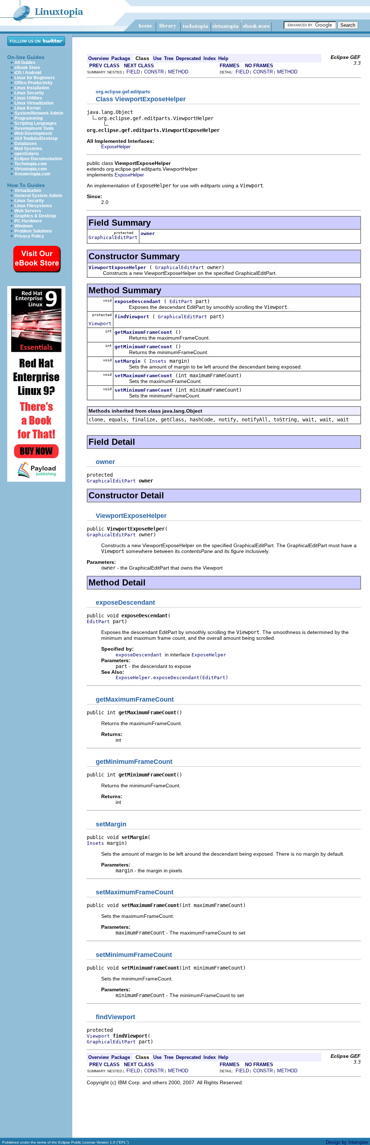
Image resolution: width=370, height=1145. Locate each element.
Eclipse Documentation (38, 158)
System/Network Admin (38, 113)
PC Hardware (28, 221)
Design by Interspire (347, 1142)
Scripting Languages (35, 123)
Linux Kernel (27, 108)
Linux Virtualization (33, 103)
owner (148, 233)
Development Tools (34, 128)
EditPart (181, 301)
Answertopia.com (32, 173)
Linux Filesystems (33, 205)
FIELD (133, 72)
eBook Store (27, 67)
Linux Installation (31, 87)
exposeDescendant (138, 301)
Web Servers (27, 210)
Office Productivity (33, 82)
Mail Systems (28, 148)
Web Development (33, 133)
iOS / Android (27, 72)
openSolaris (26, 153)
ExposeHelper (115, 146)
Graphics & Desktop (35, 215)
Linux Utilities (28, 98)
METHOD (178, 72)
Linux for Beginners (34, 77)
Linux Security (29, 92)
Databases (25, 143)
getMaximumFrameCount (143, 332)
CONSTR (154, 72)
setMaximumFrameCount (143, 375)
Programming (28, 118)
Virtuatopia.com (30, 168)
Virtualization (27, 190)
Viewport (100, 323)
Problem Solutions (33, 231)
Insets (158, 361)
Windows (23, 226)
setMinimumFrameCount (143, 390)
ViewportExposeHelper (117, 267)
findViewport (132, 316)
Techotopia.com (30, 163)
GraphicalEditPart (113, 237)
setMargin (128, 361)
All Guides (24, 62)
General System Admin (38, 195)
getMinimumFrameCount (143, 346)
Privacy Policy (29, 236)
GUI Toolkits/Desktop (35, 138)
